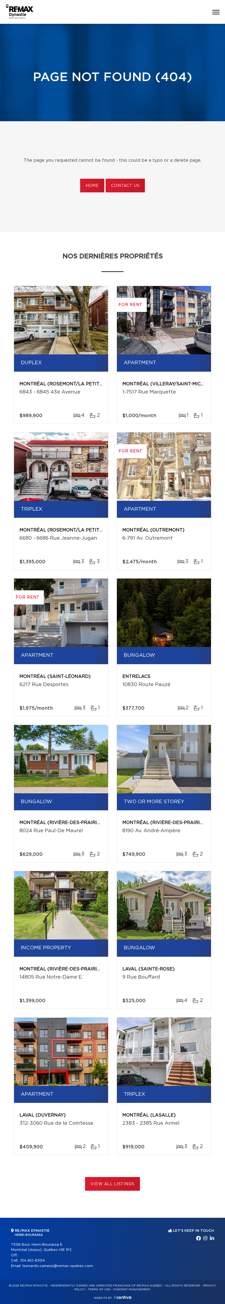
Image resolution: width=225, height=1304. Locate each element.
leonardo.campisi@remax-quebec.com (57, 1266)
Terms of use (99, 1289)
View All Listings (112, 1184)
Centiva (122, 1297)
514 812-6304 (32, 1260)
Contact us (125, 186)
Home (92, 186)
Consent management (132, 1289)
